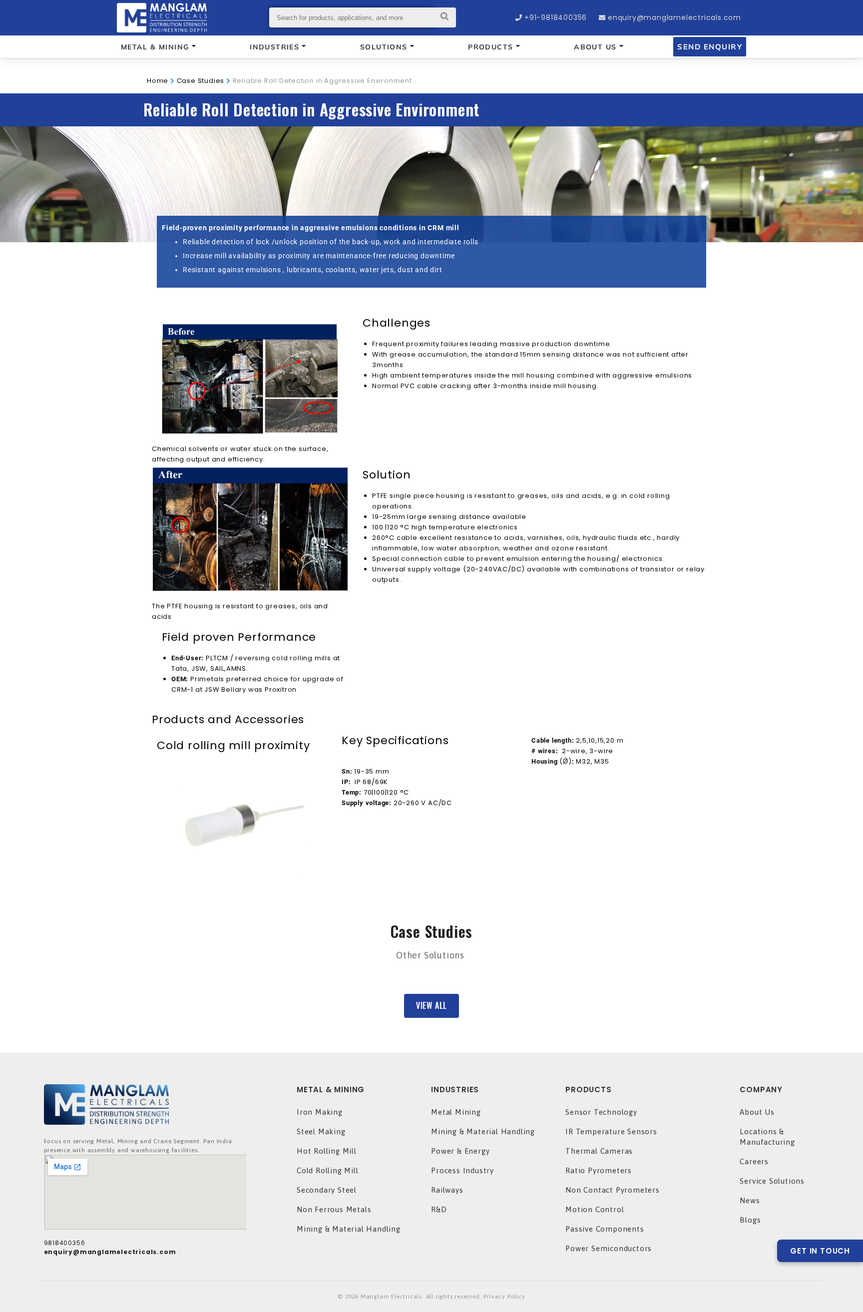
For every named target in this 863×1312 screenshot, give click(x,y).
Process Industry (462, 1170)
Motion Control (594, 1209)
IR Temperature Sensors (611, 1131)
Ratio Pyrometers (598, 1170)
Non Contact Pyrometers (612, 1190)
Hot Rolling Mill (327, 1151)
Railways (447, 1190)
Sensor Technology (601, 1112)
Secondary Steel (327, 1190)
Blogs (750, 1220)
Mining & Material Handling (349, 1229)
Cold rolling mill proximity (233, 745)
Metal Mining (456, 1112)
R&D (438, 1209)
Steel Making (321, 1131)
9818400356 (64, 1243)
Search (444, 17)
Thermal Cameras (599, 1151)
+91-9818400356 (555, 17)
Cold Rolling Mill (328, 1170)
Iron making (320, 1112)
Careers (754, 1161)
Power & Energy (460, 1151)
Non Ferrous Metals (334, 1209)
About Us (757, 1112)
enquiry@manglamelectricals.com (674, 17)
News (750, 1200)
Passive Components (604, 1229)
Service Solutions (772, 1181)
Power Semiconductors (608, 1248)
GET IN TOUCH (820, 1251)
